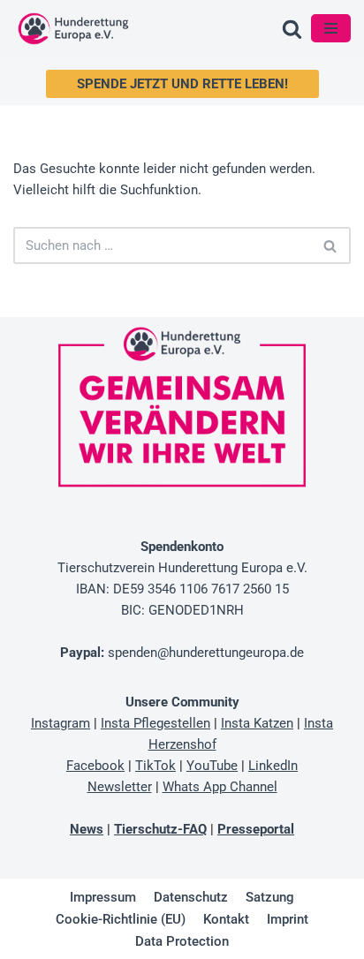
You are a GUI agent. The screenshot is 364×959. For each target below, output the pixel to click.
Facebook (95, 766)
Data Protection (182, 941)
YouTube (212, 766)
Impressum (103, 897)
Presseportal (255, 829)
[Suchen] (292, 29)
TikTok (155, 766)
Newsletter (119, 787)
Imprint (287, 919)
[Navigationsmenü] (331, 28)
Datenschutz (191, 897)
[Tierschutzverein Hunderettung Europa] (73, 28)
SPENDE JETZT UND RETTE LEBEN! (182, 84)
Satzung (270, 897)
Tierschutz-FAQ (160, 829)
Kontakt (226, 919)
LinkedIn (273, 766)
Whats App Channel (220, 787)
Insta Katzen (257, 723)
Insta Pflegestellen (155, 723)
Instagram (60, 723)
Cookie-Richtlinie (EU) (121, 919)
